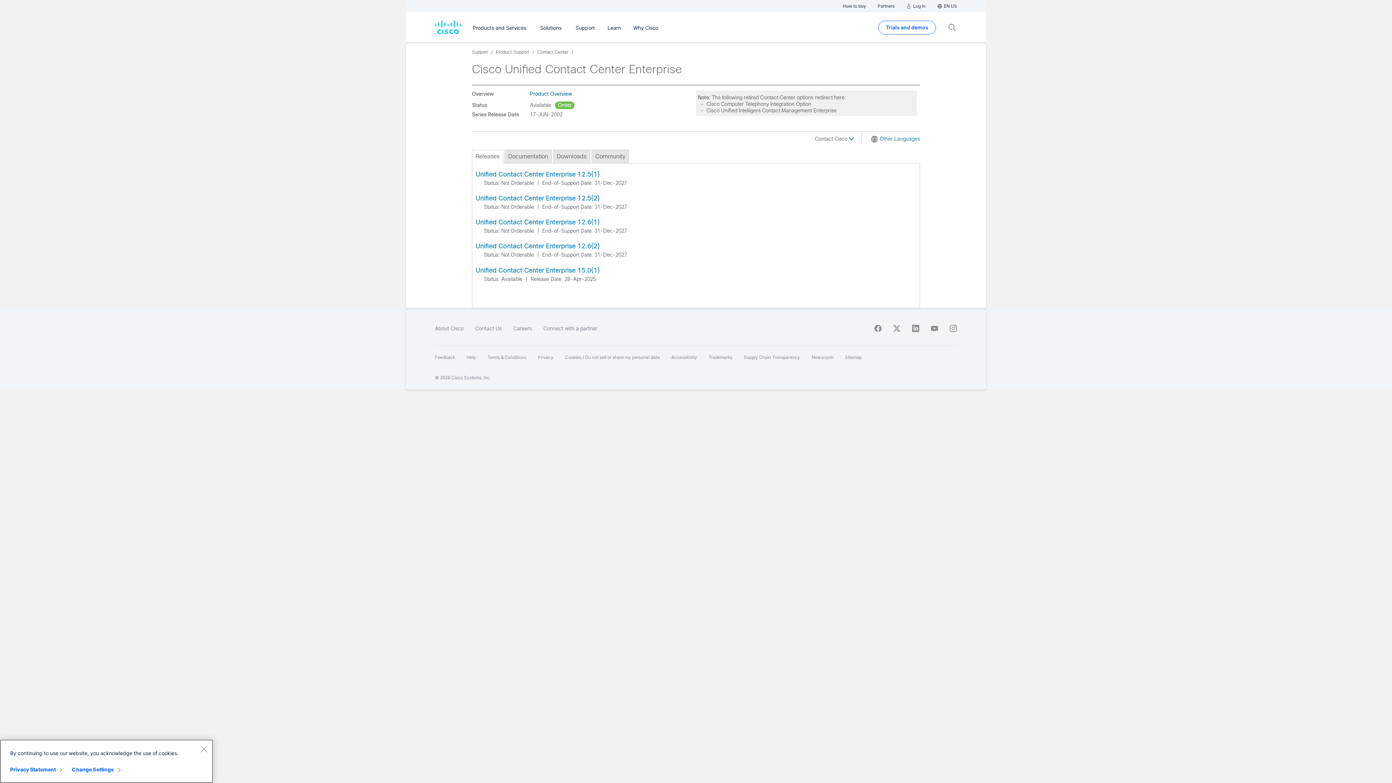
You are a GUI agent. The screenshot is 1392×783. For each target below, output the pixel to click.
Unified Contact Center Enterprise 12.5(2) (538, 198)
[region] (106, 761)
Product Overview (551, 94)
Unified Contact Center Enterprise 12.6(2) (538, 246)
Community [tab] (610, 156)
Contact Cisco (832, 139)
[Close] (203, 749)
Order (565, 105)
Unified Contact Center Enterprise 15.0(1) (538, 270)
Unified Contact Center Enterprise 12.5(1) (538, 174)
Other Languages (900, 139)
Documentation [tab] (528, 156)
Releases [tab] (488, 156)
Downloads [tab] (572, 156)
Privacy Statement (33, 769)
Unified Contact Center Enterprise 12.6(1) (538, 222)
